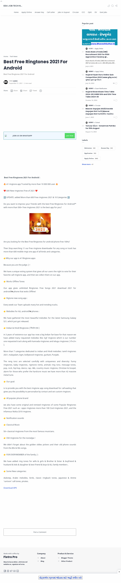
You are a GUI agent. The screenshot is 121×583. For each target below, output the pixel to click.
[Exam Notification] (101, 88)
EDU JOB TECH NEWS (13, 5)
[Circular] (76, 12)
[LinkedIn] (17, 571)
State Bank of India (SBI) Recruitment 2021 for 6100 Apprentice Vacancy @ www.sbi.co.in (97, 54)
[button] (109, 6)
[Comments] (115, 83)
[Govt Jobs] (103, 12)
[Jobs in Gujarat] (64, 12)
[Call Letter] (51, 12)
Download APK (10, 488)
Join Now (69, 136)
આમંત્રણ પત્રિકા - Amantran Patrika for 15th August (100, 127)
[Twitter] (11, 571)
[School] (97, 122)
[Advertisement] (40, 38)
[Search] (112, 6)
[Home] (16, 12)
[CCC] (83, 12)
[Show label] (87, 164)
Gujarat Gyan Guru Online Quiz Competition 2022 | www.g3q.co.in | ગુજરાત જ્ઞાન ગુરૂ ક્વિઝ (101, 77)
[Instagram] (8, 571)
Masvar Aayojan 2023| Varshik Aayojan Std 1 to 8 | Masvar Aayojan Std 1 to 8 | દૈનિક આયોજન (99, 111)
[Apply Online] (27, 12)
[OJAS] (90, 12)
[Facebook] (5, 571)
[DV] (96, 12)
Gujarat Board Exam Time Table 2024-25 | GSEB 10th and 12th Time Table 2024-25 (101, 94)
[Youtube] (14, 571)
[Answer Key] (39, 12)
